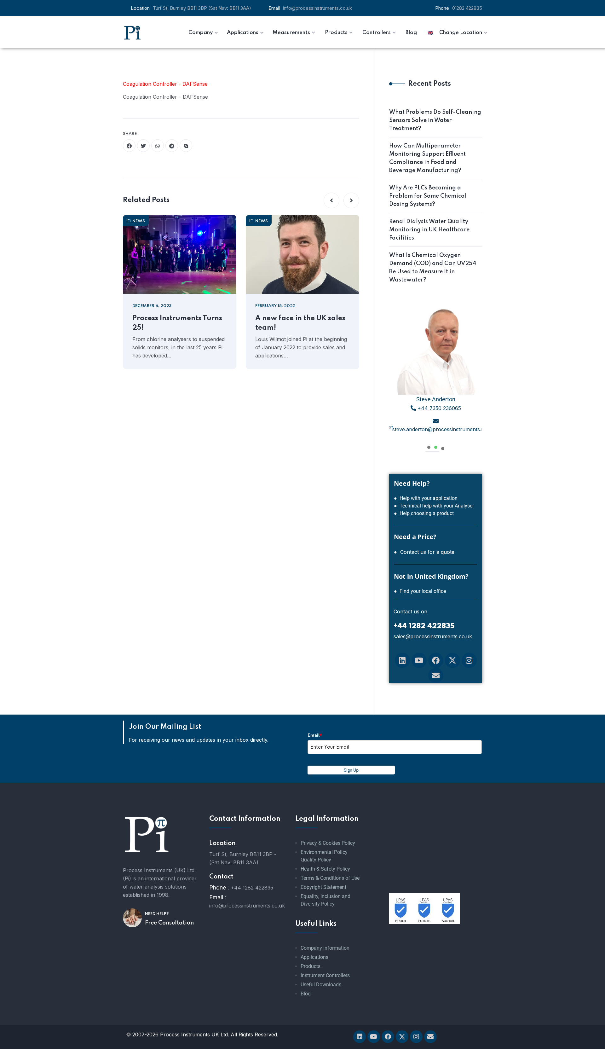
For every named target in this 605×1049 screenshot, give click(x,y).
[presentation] (428, 446)
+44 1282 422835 (252, 887)
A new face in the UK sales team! (300, 323)
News (138, 221)
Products (310, 966)
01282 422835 (467, 8)
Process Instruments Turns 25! (177, 323)
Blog (306, 994)
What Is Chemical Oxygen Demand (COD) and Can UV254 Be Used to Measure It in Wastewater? (432, 267)
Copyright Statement (323, 887)
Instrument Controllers (325, 975)
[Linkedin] (402, 660)
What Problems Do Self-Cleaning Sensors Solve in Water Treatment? (435, 120)
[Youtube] (419, 660)
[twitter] (143, 145)
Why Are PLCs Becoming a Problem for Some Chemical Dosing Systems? (428, 196)
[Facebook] (435, 660)
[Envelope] (435, 675)
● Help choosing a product (424, 513)
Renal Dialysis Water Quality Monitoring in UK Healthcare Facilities (429, 230)
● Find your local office (420, 591)
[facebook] (129, 145)
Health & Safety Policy (325, 869)
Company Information (325, 948)
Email (315, 735)
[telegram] (171, 145)
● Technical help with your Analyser (434, 506)
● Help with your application (426, 498)
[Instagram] (469, 660)
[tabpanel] (435, 372)
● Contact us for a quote (424, 552)
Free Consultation (169, 923)
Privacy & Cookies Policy (328, 843)
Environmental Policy (324, 852)
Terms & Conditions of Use (330, 878)
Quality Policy (316, 860)
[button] (331, 200)
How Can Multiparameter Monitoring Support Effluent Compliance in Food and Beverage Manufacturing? (427, 158)
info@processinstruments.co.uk (317, 8)
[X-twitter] (452, 660)
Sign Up (351, 770)
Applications (314, 957)
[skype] (186, 145)
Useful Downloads (321, 985)
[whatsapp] (157, 145)
